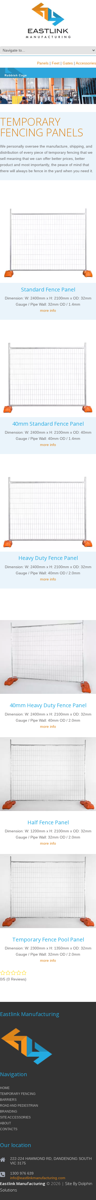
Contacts (8, 1129)
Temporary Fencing (17, 1094)
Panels (43, 63)
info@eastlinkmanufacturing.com (37, 1178)
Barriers (8, 1100)
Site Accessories (15, 1117)
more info (48, 310)
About (5, 1123)
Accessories (86, 63)
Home (5, 1088)
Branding (8, 1111)
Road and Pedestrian (19, 1105)
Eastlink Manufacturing (22, 1183)
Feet (55, 63)
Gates (68, 63)
